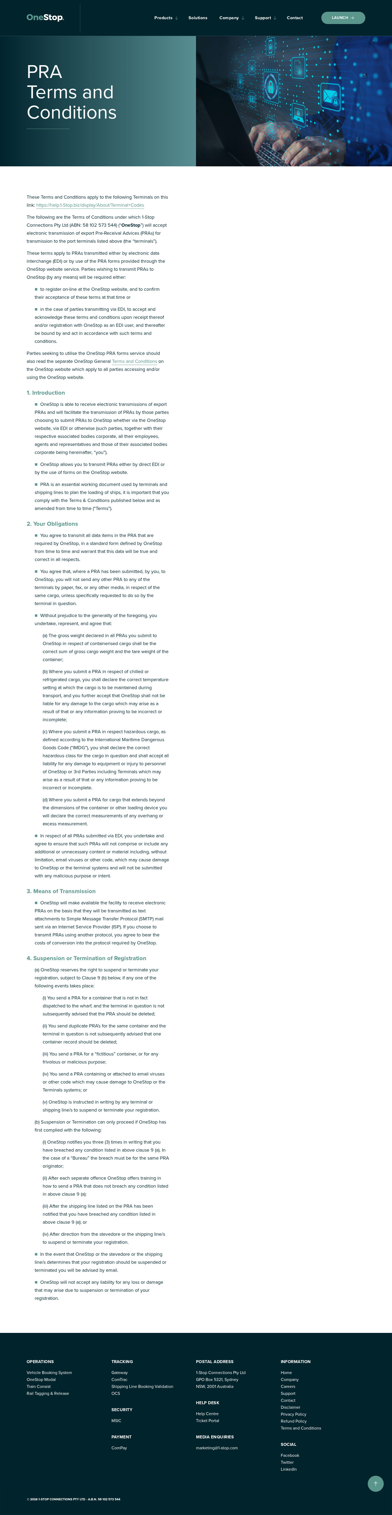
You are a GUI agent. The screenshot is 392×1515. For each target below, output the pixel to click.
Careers (288, 1386)
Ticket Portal (207, 1421)
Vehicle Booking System (49, 1372)
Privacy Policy (293, 1414)
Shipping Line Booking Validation (142, 1386)
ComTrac (119, 1379)
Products (163, 18)
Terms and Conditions (134, 361)
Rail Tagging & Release (48, 1393)
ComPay (119, 1448)
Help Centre (207, 1414)
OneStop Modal (41, 1379)
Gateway (119, 1372)
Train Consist (39, 1386)
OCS (115, 1393)
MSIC (116, 1421)
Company (229, 18)
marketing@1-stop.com (217, 1448)
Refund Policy (294, 1421)
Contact (295, 18)
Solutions (198, 18)
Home (286, 1372)
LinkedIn (289, 1469)
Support (263, 18)
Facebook (290, 1455)
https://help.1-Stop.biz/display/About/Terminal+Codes (90, 205)
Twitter (287, 1462)
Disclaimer (290, 1407)
